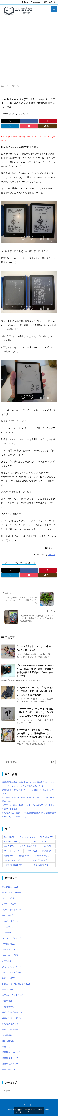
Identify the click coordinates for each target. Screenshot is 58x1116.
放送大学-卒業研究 (12, 1012)
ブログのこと (10, 955)
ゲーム (7, 927)
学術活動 (8, 1006)
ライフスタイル (11, 972)
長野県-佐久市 (10, 1063)
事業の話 (8, 989)
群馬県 (24, 855)
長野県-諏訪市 (39, 860)
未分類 (7, 1035)
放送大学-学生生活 (12, 1018)
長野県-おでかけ (11, 1052)
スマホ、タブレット (12, 938)
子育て (7, 1001)
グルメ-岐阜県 (10, 921)
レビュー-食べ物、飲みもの (16, 984)
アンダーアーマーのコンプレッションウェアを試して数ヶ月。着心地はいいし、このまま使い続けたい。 (35, 691)
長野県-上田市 (12, 860)
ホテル (7, 961)
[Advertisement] (29, 49)
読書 (6, 1046)
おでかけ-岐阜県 (10, 904)
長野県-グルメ (10, 1058)
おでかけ (8, 898)
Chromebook (27, 837)
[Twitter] (10, 121)
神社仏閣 (8, 1041)
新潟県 (47, 851)
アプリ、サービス (11, 909)
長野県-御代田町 (11, 1069)
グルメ (7, 915)
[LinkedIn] (10, 126)
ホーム (5, 86)
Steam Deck (40, 841)
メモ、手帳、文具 (12, 966)
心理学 (31, 851)
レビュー (17, 86)
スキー (7, 932)
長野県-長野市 (40, 865)
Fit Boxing (46, 837)
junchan (51, 554)
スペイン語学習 (28, 846)
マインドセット (12, 851)
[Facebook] (29, 121)
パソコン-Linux (10, 949)
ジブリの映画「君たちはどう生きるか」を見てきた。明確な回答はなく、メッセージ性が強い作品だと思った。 (35, 733)
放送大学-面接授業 (12, 1029)
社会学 (8, 855)
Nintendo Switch (13, 841)
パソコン (8, 944)
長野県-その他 (43, 855)
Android (9, 837)
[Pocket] (29, 126)
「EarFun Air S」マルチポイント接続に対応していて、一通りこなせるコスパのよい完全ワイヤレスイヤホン (35, 712)
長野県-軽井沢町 (13, 865)
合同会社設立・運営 (12, 995)
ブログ (47, 846)
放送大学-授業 (10, 1024)
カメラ (9, 846)
